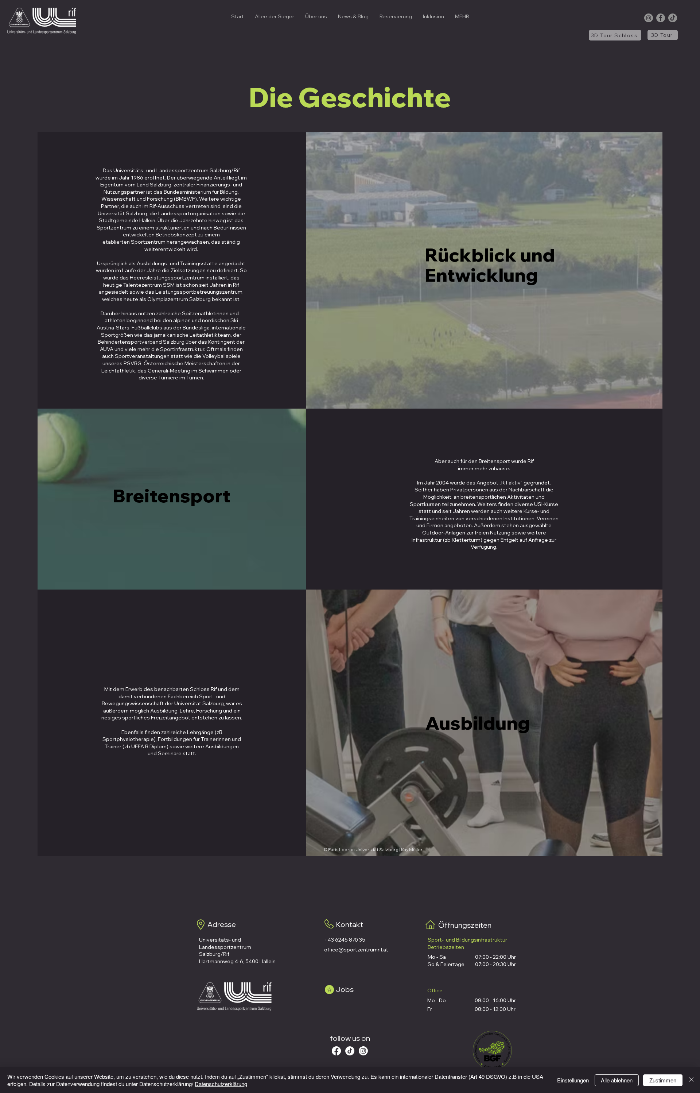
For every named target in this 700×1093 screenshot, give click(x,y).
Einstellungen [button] (573, 1080)
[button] (316, 16)
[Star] (329, 989)
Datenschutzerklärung (221, 1084)
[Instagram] (648, 17)
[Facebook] (660, 17)
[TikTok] (672, 17)
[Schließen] (691, 1080)
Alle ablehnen (617, 1080)
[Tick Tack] (349, 1050)
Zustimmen (662, 1080)
